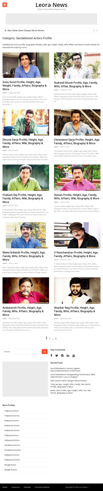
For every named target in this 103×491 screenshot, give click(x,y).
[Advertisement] (51, 19)
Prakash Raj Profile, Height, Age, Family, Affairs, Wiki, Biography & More (23, 198)
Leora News (51, 5)
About (5, 487)
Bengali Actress (10, 470)
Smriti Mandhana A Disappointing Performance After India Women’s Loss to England (72, 375)
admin (5, 93)
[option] (53, 30)
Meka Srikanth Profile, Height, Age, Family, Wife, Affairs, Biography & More (24, 256)
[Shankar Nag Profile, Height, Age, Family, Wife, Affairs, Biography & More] (77, 290)
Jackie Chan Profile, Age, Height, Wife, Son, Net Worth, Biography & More (70, 391)
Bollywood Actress (12, 425)
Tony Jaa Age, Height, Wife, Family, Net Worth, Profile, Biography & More (70, 385)
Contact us (15, 487)
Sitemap (27, 487)
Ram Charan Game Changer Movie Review (26, 30)
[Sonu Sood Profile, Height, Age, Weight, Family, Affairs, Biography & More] (26, 65)
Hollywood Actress (12, 430)
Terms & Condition (42, 487)
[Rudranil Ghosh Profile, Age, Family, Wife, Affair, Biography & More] (77, 65)
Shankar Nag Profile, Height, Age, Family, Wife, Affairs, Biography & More (74, 311)
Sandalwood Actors (12, 445)
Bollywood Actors (11, 420)
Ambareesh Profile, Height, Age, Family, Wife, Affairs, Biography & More (23, 311)
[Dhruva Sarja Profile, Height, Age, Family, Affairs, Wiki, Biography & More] (26, 122)
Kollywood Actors (11, 435)
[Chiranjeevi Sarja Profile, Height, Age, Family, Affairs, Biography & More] (77, 122)
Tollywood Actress (11, 416)
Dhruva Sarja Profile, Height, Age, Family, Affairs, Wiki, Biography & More (23, 143)
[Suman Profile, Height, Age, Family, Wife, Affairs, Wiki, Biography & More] (77, 178)
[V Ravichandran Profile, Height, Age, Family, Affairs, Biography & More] (77, 235)
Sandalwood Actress (12, 450)
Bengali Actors (10, 465)
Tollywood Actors (11, 411)
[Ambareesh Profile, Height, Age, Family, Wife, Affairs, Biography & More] (26, 290)
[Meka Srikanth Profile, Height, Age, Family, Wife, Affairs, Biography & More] (26, 235)
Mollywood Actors (11, 455)
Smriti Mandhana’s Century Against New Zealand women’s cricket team (65, 369)
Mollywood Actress (12, 460)
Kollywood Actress (11, 440)
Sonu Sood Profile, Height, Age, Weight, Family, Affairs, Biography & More (24, 86)
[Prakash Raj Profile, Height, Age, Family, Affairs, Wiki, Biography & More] (26, 178)
